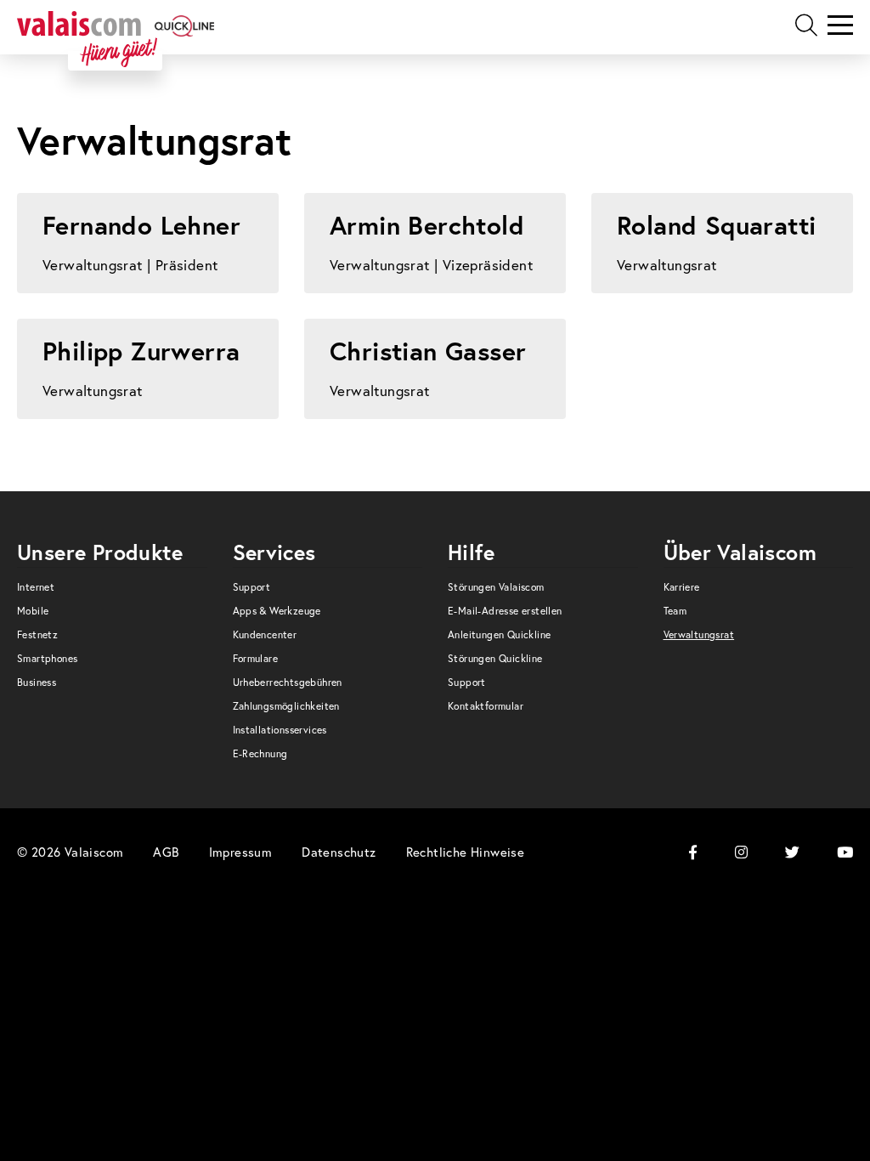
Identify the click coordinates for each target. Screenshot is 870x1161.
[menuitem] (112, 591)
